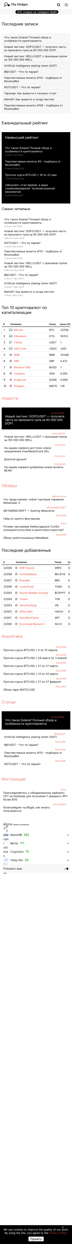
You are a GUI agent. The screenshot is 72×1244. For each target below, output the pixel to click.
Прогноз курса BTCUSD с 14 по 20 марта (30, 673)
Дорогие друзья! (15, 459)
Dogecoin (20, 379)
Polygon (19, 386)
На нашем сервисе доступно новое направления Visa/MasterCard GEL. (27, 449)
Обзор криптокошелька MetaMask (26, 537)
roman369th (57, 413)
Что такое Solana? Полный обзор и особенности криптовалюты (27, 39)
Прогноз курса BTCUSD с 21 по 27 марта (30, 666)
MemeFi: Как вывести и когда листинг (29, 99)
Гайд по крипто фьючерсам (21, 518)
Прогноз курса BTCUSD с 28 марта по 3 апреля (35, 658)
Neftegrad (59, 733)
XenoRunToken (29, 617)
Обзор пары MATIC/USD (19, 689)
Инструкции (13, 779)
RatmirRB (61, 515)
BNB (17, 354)
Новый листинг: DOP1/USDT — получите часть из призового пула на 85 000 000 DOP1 (35, 48)
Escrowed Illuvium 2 (32, 624)
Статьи (8, 702)
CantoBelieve (28, 574)
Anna (63, 523)
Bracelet (24, 580)
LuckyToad (26, 586)
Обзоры (9, 485)
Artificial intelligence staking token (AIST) (30, 65)
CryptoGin (59, 444)
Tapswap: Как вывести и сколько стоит (30, 93)
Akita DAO (25, 611)
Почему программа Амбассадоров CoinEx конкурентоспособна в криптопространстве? (33, 528)
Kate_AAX (61, 686)
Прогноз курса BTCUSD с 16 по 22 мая (31, 175)
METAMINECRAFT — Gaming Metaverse (28, 510)
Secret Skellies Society (33, 592)
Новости (10, 398)
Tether (18, 342)
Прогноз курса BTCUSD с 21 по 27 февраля (32, 681)
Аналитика (12, 636)
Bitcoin (18, 330)
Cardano (19, 373)
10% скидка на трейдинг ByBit (37, 12)
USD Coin (20, 348)
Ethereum (20, 336)
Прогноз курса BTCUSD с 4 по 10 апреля (30, 650)
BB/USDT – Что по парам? (21, 71)
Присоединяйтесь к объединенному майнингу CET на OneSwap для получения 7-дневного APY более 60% (35, 796)
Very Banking (28, 605)
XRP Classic (27, 568)
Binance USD (22, 367)
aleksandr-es (59, 496)
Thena (23, 599)
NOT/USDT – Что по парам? (22, 87)
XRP (16, 361)
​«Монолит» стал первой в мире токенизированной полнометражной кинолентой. (30, 188)
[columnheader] (4, 324)
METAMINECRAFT (56, 507)
